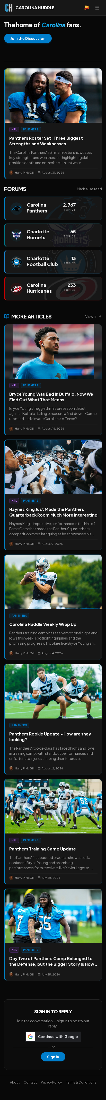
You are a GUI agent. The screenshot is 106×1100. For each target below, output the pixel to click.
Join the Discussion (28, 38)
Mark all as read (89, 189)
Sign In (53, 1056)
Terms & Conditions (81, 1082)
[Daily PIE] (87, 7)
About (15, 1082)
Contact (30, 1082)
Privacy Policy (51, 1082)
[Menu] (97, 7)
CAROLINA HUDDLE (35, 7)
